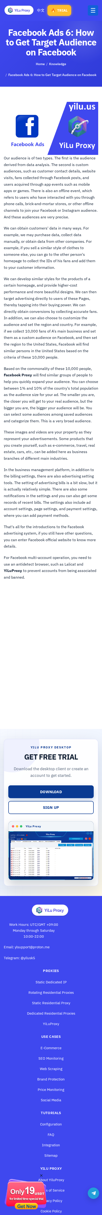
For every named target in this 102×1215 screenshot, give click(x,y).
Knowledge (57, 64)
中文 (41, 10)
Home (40, 64)
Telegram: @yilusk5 (19, 958)
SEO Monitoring (51, 1058)
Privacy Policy (51, 1200)
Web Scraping (51, 1068)
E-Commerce (51, 1048)
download (51, 791)
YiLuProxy (51, 1024)
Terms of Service (51, 1190)
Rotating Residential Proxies (51, 992)
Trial (59, 10)
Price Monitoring (51, 1089)
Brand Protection (51, 1079)
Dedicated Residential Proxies (51, 1013)
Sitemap (51, 1155)
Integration (51, 1145)
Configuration (51, 1124)
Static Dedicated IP (51, 982)
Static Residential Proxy (51, 1003)
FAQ (51, 1134)
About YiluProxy (51, 1180)
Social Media (51, 1100)
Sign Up (51, 807)
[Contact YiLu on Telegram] (93, 1193)
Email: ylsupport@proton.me (27, 947)
